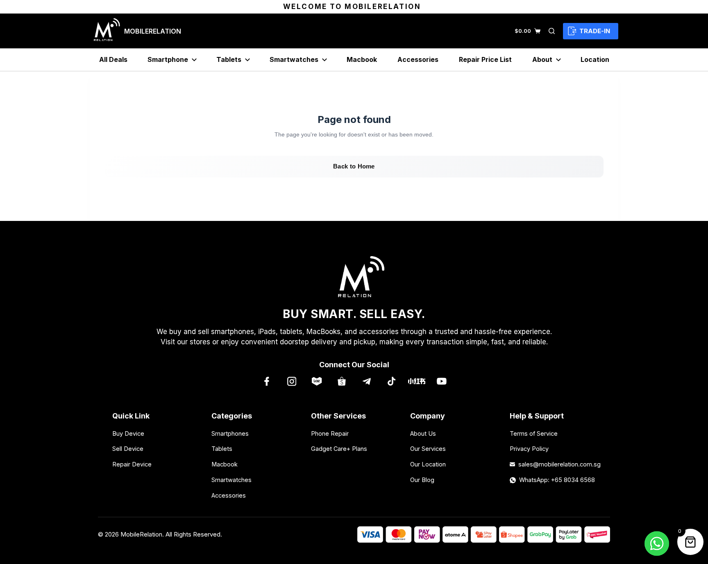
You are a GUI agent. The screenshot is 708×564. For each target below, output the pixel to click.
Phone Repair (330, 433)
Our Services (428, 448)
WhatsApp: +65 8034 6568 (557, 479)
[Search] (552, 31)
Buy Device (128, 433)
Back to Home (354, 166)
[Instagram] (291, 381)
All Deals (113, 59)
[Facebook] (266, 381)
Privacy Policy (529, 448)
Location (595, 59)
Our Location (428, 464)
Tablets (228, 59)
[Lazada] (316, 381)
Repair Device (132, 464)
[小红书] (416, 381)
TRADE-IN (594, 31)
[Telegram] (366, 381)
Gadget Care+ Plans (339, 448)
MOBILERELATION (152, 31)
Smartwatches (294, 59)
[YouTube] (441, 381)
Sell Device (127, 448)
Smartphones (230, 433)
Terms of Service (534, 433)
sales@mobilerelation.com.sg (557, 464)
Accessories (417, 59)
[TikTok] (391, 381)
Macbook (362, 59)
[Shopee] (341, 381)
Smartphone (168, 59)
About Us (423, 433)
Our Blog (422, 479)
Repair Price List (485, 59)
